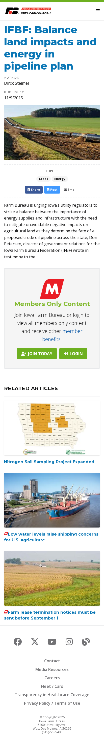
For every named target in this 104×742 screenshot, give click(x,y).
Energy (59, 179)
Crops (43, 179)
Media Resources (52, 669)
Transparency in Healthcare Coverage (52, 694)
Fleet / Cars (52, 686)
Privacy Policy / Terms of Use (52, 703)
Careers (52, 678)
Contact (52, 661)
